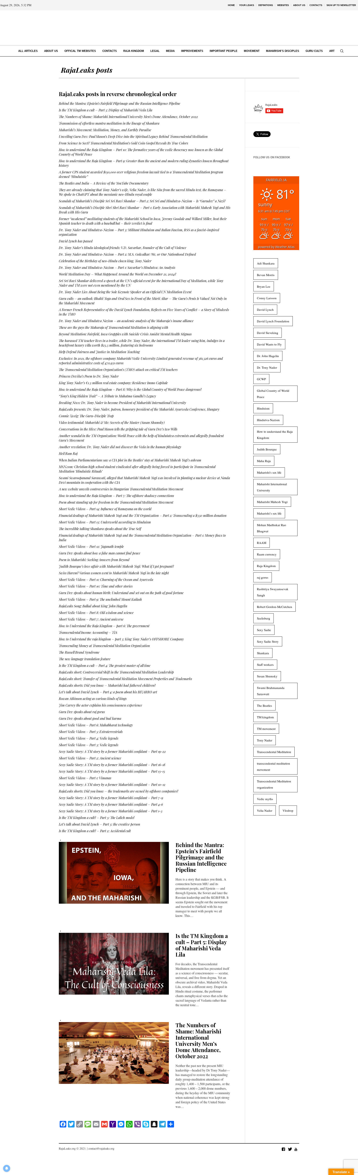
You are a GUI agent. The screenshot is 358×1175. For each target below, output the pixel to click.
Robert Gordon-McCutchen (274, 607)
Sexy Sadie (264, 630)
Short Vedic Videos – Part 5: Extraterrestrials (91, 731)
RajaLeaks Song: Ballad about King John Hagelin (93, 606)
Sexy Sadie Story (268, 641)
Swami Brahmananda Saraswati (270, 691)
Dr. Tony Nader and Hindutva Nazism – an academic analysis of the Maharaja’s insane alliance (126, 321)
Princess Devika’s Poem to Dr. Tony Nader (89, 376)
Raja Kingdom (266, 566)
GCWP (261, 379)
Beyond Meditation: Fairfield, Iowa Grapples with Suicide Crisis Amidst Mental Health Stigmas (125, 334)
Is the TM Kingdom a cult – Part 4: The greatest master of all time (104, 665)
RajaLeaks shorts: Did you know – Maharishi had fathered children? (107, 685)
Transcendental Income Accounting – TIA (88, 632)
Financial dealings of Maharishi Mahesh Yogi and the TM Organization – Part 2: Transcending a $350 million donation (142, 515)
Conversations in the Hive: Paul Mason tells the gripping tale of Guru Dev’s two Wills (118, 429)
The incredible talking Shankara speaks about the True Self (100, 529)
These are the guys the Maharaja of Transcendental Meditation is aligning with (113, 327)
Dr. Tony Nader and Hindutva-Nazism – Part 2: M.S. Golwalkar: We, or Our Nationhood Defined (127, 254)
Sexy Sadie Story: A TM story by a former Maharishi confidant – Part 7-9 (111, 798)
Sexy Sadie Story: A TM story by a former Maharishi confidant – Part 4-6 (111, 804)
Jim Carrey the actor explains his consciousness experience (100, 705)
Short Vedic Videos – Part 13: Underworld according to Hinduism (105, 522)
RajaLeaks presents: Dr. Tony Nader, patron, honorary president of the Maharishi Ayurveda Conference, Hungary (139, 409)
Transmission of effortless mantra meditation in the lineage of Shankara (109, 123)
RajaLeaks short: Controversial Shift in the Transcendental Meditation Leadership (116, 672)
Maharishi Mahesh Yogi (272, 502)
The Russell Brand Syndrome (79, 652)
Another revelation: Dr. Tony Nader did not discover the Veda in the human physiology (120, 447)
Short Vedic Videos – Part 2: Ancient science (90, 758)
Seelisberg (263, 618)
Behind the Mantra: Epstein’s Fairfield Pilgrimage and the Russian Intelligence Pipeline (119, 103)
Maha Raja (264, 461)
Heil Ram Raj (68, 453)
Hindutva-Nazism (268, 420)
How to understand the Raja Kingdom (275, 434)
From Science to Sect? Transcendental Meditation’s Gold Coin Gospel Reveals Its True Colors (123, 143)
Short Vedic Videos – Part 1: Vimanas (85, 778)
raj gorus (262, 577)
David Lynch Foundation (273, 321)
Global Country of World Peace (273, 393)
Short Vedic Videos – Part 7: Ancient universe (91, 619)
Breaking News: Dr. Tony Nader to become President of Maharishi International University (122, 402)
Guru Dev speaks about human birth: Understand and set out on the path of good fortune (121, 593)
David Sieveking (267, 333)
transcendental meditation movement (273, 766)
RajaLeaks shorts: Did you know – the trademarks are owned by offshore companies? (118, 791)
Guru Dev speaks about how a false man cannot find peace (99, 553)
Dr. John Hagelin (268, 356)
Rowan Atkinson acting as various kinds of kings (93, 698)
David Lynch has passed (76, 241)
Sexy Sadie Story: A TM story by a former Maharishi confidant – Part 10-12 (112, 784)
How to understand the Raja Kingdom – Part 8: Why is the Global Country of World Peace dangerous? (130, 389)
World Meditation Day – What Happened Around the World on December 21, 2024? (117, 274)
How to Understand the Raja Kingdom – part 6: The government (104, 626)
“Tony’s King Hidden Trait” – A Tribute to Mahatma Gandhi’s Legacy (107, 396)
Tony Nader (264, 740)
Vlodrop (288, 810)
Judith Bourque (267, 449)
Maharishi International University (272, 487)
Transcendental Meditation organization (274, 784)
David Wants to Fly (269, 344)
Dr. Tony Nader (267, 367)
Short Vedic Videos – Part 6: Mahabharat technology (96, 725)
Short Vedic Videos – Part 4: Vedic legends (88, 738)
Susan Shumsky (267, 676)
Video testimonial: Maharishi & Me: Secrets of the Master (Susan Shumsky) (112, 422)
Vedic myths (265, 799)
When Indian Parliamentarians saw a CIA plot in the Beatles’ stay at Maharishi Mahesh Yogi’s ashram (130, 460)
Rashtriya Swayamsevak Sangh (272, 592)
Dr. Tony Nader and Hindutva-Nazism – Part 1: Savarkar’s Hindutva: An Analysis (117, 267)
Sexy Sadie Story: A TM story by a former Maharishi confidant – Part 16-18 (112, 765)
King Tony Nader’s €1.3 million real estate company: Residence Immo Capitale (113, 383)
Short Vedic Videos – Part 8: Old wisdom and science (96, 612)
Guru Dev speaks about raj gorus (82, 712)
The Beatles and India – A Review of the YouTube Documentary (104, 183)
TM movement (266, 729)
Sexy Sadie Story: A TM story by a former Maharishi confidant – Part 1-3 (110, 811)
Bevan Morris (266, 275)
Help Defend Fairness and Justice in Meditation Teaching (99, 352)
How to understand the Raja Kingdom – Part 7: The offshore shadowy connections (116, 495)
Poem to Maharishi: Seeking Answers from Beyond (94, 560)
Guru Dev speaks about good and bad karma (90, 718)
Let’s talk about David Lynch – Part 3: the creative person (99, 824)
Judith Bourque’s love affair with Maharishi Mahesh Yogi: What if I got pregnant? (116, 566)
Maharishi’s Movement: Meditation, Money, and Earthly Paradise (105, 130)
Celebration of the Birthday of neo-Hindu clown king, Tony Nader (105, 261)
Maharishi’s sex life (269, 513)
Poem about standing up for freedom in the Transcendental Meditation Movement (116, 502)
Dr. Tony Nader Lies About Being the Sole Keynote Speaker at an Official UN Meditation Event (125, 292)
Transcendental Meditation (274, 752)
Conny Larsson (267, 298)
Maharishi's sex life (269, 472)
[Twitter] (289, 1149)
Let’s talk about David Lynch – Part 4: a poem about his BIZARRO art (108, 692)
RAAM (261, 543)
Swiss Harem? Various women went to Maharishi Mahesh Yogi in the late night (114, 573)
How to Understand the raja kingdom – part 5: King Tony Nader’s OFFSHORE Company (121, 639)
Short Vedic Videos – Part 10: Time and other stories (96, 586)
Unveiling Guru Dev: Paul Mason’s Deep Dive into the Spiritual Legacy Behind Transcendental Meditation (133, 136)
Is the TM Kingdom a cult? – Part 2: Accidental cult (95, 831)
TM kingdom (265, 717)
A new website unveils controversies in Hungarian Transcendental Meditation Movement (121, 489)
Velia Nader (264, 810)
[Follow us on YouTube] (295, 1149)
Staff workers (265, 665)
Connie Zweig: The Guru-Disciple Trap (86, 416)
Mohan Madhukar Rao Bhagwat (271, 528)
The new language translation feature (84, 659)
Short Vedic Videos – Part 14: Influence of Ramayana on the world (105, 509)
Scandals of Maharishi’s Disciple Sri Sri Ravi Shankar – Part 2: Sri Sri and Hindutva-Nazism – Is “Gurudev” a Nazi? (142, 201)
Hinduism (263, 408)
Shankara (263, 653)
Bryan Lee (263, 286)
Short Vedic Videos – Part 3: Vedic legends (88, 745)
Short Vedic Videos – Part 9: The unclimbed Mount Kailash (100, 599)
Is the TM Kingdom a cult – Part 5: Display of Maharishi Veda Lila (105, 110)
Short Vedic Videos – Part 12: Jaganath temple (91, 546)
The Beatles (264, 705)
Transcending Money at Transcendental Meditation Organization (104, 646)
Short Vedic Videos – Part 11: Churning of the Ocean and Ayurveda (106, 579)
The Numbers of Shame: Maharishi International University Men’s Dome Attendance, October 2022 (128, 116)
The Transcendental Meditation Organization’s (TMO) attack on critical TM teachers (118, 369)
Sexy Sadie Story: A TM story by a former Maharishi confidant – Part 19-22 (112, 751)
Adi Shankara (266, 263)
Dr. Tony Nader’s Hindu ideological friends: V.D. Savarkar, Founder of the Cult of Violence (122, 247)
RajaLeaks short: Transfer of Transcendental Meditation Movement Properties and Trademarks (125, 679)
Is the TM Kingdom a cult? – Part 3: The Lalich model (96, 817)
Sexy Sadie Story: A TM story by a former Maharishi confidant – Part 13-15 (112, 771)
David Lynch (265, 309)
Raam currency (267, 554)
